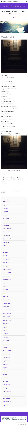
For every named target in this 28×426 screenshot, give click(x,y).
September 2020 (7, 238)
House (11, 191)
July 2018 (5, 327)
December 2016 (7, 391)
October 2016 (6, 398)
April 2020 (5, 255)
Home (4, 75)
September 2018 (7, 320)
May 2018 (5, 333)
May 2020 (5, 252)
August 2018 (6, 323)
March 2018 (6, 340)
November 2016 (7, 394)
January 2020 (6, 266)
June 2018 (5, 330)
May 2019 (5, 293)
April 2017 (5, 377)
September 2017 (7, 361)
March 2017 (6, 381)
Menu (14, 17)
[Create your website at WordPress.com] (14, 1)
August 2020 (6, 242)
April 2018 (5, 337)
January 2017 (6, 388)
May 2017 (5, 374)
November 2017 (7, 354)
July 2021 (5, 204)
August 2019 (6, 282)
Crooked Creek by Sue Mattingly (14, 12)
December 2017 (7, 350)
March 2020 (6, 259)
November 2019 (7, 272)
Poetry (12, 77)
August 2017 (6, 364)
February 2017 (6, 384)
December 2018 (7, 310)
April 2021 (5, 215)
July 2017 (5, 367)
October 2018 (6, 316)
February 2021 (6, 221)
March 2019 (6, 299)
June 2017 (5, 371)
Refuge (16, 191)
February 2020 (6, 262)
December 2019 (7, 269)
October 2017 (6, 357)
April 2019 (5, 296)
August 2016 (6, 405)
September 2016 (7, 401)
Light (14, 191)
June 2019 (5, 289)
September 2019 (7, 279)
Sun (19, 191)
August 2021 (6, 201)
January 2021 (6, 225)
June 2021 (5, 208)
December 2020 (7, 228)
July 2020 (5, 245)
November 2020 (7, 232)
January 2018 (6, 347)
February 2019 (6, 303)
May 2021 (5, 211)
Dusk (6, 191)
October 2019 (6, 276)
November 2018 (7, 313)
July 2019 (5, 286)
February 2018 (6, 344)
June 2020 (5, 249)
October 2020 (6, 235)
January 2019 (6, 306)
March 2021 (6, 218)
